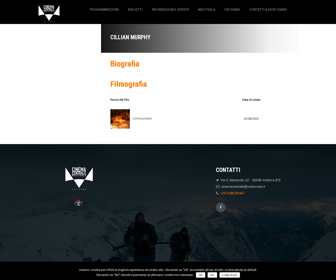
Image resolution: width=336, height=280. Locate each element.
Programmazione (104, 10)
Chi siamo (232, 10)
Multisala (206, 10)
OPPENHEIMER (142, 118)
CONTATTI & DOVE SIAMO (268, 10)
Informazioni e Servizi (170, 10)
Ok (200, 275)
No (212, 275)
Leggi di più (229, 275)
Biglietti (135, 10)
